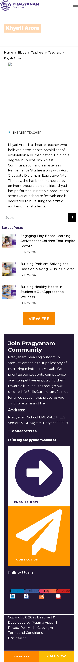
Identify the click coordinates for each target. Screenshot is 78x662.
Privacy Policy (19, 628)
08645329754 (24, 431)
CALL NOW (56, 656)
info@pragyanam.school (34, 440)
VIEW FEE (21, 656)
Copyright (45, 628)
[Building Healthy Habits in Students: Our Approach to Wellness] (9, 291)
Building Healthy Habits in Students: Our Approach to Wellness (42, 292)
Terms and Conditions (25, 633)
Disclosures (17, 638)
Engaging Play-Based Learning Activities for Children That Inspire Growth (47, 241)
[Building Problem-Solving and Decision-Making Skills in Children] (9, 268)
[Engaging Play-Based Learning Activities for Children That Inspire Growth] (9, 240)
